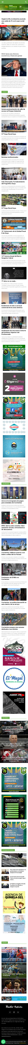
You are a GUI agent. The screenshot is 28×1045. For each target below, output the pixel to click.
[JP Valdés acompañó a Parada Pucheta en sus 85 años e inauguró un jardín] (5, 885)
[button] (2, 2)
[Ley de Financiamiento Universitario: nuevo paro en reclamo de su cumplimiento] (14, 728)
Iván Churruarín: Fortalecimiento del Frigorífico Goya (13, 182)
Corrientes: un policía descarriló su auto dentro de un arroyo (13, 603)
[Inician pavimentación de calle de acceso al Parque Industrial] (14, 101)
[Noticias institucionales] (14, 149)
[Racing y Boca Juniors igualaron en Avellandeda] (14, 970)
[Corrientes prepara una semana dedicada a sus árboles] (14, 619)
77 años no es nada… (8, 281)
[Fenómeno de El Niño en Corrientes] (14, 569)
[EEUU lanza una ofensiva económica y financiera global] (14, 67)
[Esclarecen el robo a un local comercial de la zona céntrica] (14, 298)
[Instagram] (14, 1012)
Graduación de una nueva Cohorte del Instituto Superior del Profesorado (13, 332)
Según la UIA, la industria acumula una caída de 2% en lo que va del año (13, 21)
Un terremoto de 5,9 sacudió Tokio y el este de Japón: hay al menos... (17, 878)
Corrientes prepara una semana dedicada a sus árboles (12, 628)
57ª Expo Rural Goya (8, 134)
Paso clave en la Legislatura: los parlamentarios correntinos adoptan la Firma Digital (18, 871)
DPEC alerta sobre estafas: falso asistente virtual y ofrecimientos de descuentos (13, 527)
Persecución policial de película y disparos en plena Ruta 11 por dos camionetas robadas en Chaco (13, 862)
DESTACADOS (4, 75)
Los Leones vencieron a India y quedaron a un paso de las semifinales (14, 959)
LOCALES (3, 106)
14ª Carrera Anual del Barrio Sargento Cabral (11, 257)
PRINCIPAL (3, 26)
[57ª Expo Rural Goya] (14, 126)
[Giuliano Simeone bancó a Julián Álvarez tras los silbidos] (14, 986)
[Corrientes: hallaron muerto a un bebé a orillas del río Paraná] (14, 544)
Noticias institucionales (9, 157)
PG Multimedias (22, 1043)
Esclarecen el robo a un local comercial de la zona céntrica (11, 306)
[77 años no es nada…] (14, 273)
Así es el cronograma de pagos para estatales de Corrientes (12, 502)
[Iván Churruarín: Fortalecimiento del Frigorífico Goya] (14, 174)
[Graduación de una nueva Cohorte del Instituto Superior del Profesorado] (14, 322)
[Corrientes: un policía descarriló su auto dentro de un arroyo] (14, 594)
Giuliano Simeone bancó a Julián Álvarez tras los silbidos (12, 990)
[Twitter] (18, 1012)
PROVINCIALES (4, 498)
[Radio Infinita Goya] (14, 7)
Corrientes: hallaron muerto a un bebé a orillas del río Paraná (13, 553)
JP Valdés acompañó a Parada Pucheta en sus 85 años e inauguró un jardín (17, 885)
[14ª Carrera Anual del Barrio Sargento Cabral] (14, 248)
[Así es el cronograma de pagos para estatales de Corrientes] (14, 493)
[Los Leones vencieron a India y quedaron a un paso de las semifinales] (14, 954)
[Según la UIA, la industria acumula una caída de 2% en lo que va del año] (14, 32)
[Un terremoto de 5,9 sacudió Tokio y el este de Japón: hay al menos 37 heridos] (5, 878)
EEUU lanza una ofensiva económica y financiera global (11, 55)
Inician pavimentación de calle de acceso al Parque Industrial (13, 110)
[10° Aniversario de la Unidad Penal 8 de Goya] (14, 223)
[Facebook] (10, 1012)
